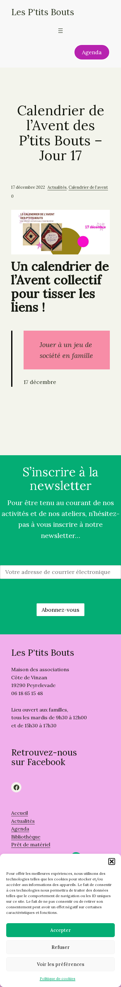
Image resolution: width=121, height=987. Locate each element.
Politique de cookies (57, 978)
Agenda (92, 52)
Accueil (19, 813)
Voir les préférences (60, 964)
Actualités (57, 187)
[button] (112, 861)
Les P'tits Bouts (42, 12)
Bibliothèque (25, 837)
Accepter (60, 930)
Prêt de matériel (30, 844)
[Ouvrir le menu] (60, 30)
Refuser (61, 947)
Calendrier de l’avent (88, 187)
